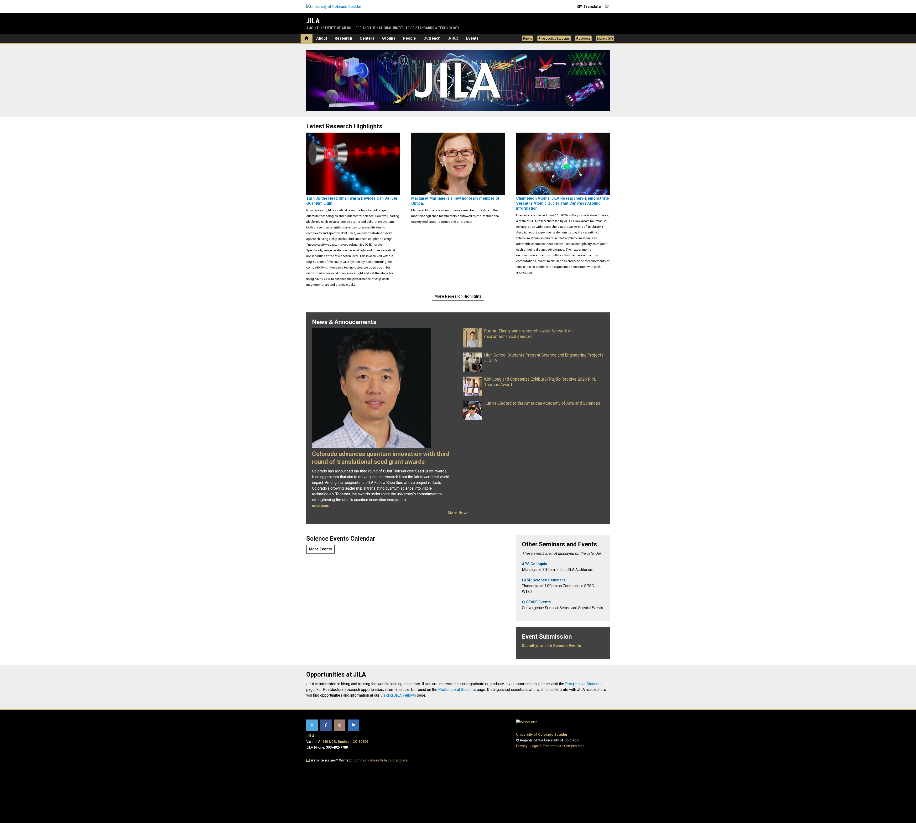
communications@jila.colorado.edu (381, 760)
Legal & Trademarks (546, 746)
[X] (312, 725)
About (321, 38)
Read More (320, 505)
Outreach (431, 38)
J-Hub (453, 38)
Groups (388, 38)
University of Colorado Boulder (541, 735)
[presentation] (353, 163)
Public (527, 38)
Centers (367, 38)
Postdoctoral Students (457, 689)
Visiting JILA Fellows (398, 695)
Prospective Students (554, 38)
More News (458, 513)
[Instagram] (339, 725)
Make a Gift (605, 38)
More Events (320, 549)
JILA (313, 21)
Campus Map (574, 746)
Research (343, 38)
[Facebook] (326, 725)
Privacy (521, 746)
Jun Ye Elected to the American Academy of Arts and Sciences (542, 403)
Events (472, 38)
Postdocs (583, 38)
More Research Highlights (458, 296)
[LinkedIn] (353, 725)
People (409, 38)
